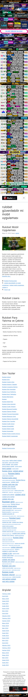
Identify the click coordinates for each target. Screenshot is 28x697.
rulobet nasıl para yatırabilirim (19, 531)
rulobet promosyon (19, 535)
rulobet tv (5, 287)
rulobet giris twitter (8, 497)
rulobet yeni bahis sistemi (7, 563)
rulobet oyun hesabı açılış (6, 533)
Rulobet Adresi (6, 377)
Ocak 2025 (5, 603)
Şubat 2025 (5, 601)
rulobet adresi (18, 471)
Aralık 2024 (5, 606)
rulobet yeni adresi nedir (19, 561)
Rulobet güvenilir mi (6, 512)
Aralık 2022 (5, 665)
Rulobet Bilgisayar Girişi (9, 416)
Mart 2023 (5, 657)
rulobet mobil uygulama (7, 526)
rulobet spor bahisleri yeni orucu (8, 543)
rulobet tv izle (7, 553)
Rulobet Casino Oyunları (9, 488)
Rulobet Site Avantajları (9, 389)
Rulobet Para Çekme (8, 535)
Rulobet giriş (8, 501)
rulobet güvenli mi (15, 512)
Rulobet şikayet (8, 575)
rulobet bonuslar (6, 482)
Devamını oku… (6, 276)
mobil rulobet (15, 468)
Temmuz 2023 (6, 648)
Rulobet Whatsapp (7, 557)
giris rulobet (14, 464)
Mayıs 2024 (5, 623)
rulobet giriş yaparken (6, 504)
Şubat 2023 (5, 660)
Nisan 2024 (5, 625)
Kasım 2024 (5, 608)
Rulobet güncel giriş (17, 508)
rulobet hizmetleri (5, 518)
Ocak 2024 (5, 633)
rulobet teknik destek (6, 547)
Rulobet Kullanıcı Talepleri (9, 384)
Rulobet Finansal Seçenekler (10, 414)
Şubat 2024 (5, 630)
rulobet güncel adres (9, 506)
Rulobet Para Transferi (8, 421)
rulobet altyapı (4, 473)
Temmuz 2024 (6, 618)
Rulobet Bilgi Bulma (7, 397)
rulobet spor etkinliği (19, 543)
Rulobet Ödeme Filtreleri (9, 411)
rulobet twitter (15, 553)
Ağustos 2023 (6, 645)
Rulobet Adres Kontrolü (9, 404)
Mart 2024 (5, 628)
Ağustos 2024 (6, 616)
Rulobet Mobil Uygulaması (10, 229)
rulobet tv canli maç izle (10, 551)
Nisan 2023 (5, 655)
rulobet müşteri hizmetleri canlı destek (9, 529)
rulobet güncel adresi (7, 508)
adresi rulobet (5, 460)
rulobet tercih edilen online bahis (8, 549)
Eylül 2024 (5, 613)
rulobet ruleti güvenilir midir (7, 537)
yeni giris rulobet (8, 581)
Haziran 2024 (6, 621)
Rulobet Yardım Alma (8, 382)
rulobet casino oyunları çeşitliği (8, 490)
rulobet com (5, 492)
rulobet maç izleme (17, 522)
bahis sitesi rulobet (15, 460)
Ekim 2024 (5, 611)
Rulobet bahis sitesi (9, 478)
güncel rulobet (18, 466)
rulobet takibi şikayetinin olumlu (14, 545)
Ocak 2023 (5, 662)
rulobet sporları (5, 545)
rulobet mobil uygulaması (16, 285)
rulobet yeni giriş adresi (7, 568)
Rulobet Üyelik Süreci (8, 424)
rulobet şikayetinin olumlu (6, 577)
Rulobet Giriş (6, 379)
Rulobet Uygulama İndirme (9, 387)
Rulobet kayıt (14, 518)
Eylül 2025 (5, 596)
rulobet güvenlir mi (8, 514)
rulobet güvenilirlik (18, 510)
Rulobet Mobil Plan (7, 401)
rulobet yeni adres (8, 559)
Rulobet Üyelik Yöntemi (9, 406)
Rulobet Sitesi (18, 538)
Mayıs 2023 (5, 653)
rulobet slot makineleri (7, 539)
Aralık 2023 (5, 635)
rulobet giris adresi (8, 494)
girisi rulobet (6, 464)
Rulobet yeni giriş (9, 566)
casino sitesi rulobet (13, 462)
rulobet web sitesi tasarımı (19, 555)
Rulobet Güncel (15, 504)
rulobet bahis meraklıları (8, 475)
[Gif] (14, 83)
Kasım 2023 (5, 638)
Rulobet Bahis (14, 473)
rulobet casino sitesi (19, 490)
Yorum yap (7, 289)
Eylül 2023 (5, 643)
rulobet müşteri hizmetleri (9, 528)
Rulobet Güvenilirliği (8, 426)
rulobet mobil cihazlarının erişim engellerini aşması (11, 524)
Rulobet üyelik (8, 572)
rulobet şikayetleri (16, 577)
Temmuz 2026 (6, 594)
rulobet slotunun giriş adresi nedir (8, 541)
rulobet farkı (11, 492)
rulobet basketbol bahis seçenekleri (8, 480)
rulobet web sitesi (8, 555)
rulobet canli (15, 482)
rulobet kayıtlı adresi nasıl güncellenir (9, 520)
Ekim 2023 (5, 640)
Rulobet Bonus (20, 480)
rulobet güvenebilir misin (8, 510)
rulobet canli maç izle (10, 484)
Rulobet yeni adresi (8, 562)
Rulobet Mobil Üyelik (8, 429)
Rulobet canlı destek (8, 486)
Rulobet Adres (7, 471)
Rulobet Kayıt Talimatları (9, 394)
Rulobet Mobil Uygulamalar (10, 436)
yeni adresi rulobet (9, 579)
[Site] (14, 52)
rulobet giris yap (8, 499)
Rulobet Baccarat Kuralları (9, 409)
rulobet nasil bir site (7, 531)
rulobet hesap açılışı (20, 516)
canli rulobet (5, 462)
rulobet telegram (16, 547)
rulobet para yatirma (18, 533)
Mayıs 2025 (5, 598)
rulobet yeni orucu (17, 568)
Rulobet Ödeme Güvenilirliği (10, 419)
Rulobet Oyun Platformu (9, 392)
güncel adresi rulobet (8, 466)
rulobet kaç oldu (6, 522)
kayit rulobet (6, 468)
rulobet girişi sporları (19, 502)
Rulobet (4, 399)
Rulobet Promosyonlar (10, 281)
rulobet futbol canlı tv (18, 492)
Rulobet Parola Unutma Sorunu (11, 433)
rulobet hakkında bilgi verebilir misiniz (9, 516)
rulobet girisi (20, 494)
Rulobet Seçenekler (7, 431)
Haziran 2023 (6, 650)
